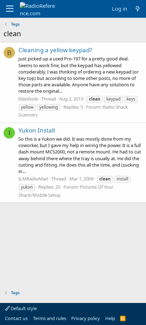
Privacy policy (85, 318)
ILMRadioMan (33, 178)
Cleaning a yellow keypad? (55, 50)
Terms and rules (49, 318)
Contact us (16, 318)
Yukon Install (36, 130)
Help (110, 318)
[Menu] (9, 9)
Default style (23, 308)
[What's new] (138, 8)
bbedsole (28, 99)
